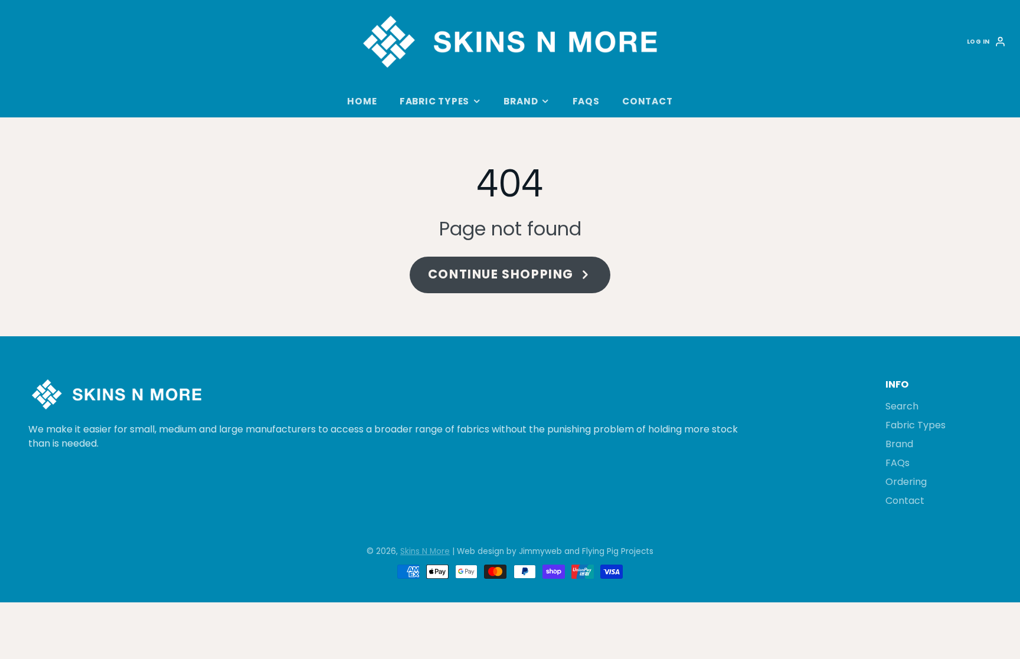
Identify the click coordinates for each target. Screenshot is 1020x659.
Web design (480, 551)
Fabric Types (434, 101)
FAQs (586, 101)
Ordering (906, 481)
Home (362, 101)
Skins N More (425, 551)
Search (901, 406)
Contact (647, 101)
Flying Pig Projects (617, 551)
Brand (521, 101)
